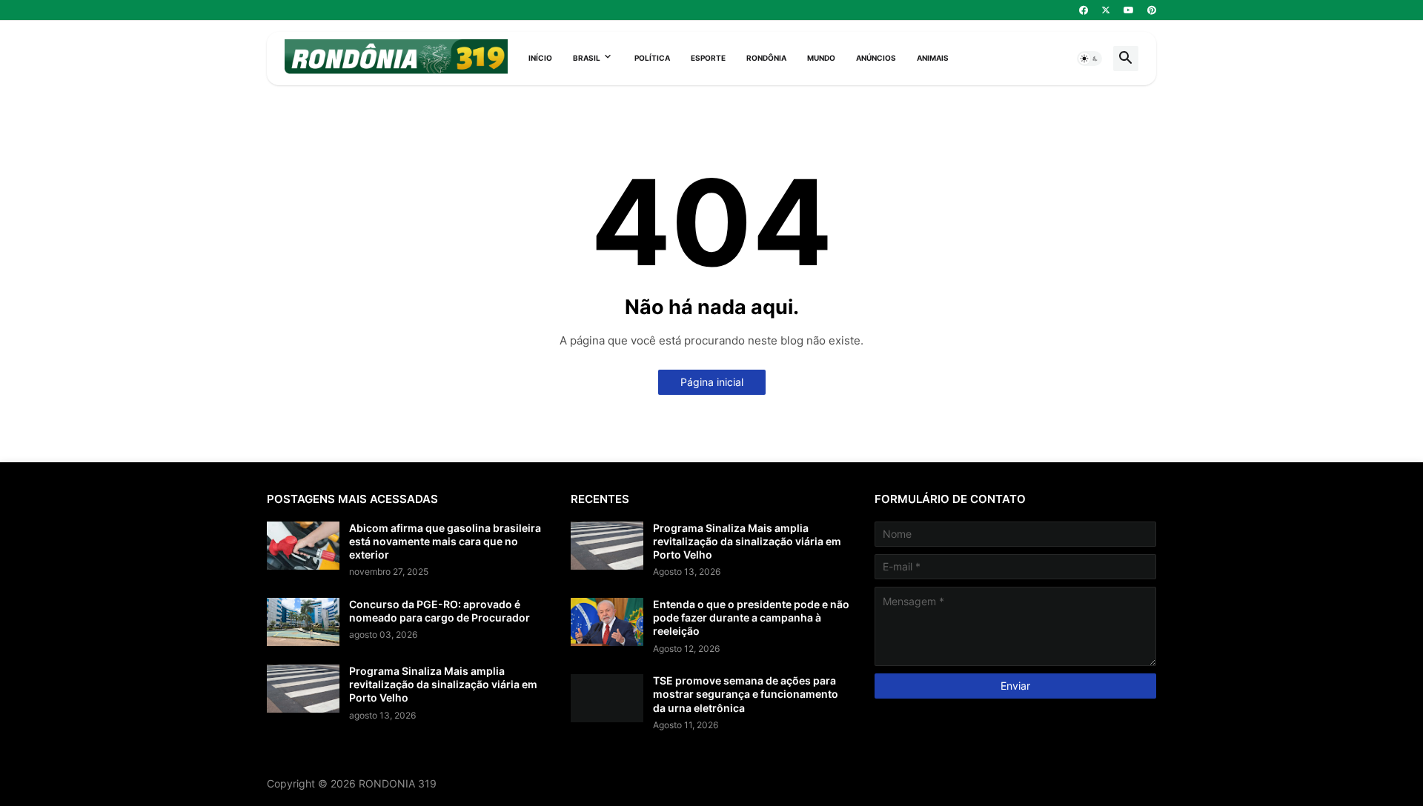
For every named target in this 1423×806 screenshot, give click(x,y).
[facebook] (1083, 10)
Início (540, 57)
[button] (1089, 58)
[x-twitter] (1105, 10)
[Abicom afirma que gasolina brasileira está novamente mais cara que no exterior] (303, 546)
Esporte (708, 57)
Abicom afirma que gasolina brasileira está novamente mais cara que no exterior (445, 541)
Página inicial (711, 382)
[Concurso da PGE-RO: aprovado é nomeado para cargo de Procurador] (303, 622)
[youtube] (1129, 10)
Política (652, 57)
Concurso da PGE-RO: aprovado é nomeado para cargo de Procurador (439, 611)
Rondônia (766, 57)
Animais (933, 57)
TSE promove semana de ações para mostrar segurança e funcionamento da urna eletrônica (745, 693)
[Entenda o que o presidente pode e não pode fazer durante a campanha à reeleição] (607, 622)
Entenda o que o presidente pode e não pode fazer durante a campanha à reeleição (751, 617)
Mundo (821, 57)
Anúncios (876, 57)
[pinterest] (1151, 10)
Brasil (586, 57)
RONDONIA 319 (398, 783)
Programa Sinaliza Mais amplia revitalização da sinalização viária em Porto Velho (443, 684)
